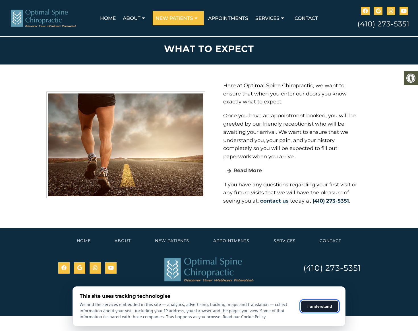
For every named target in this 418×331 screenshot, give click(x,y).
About (131, 18)
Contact (306, 18)
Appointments (228, 18)
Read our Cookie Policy (244, 316)
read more (247, 170)
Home (108, 18)
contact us (274, 201)
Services (267, 18)
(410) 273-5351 (383, 24)
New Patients (174, 18)
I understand (319, 306)
